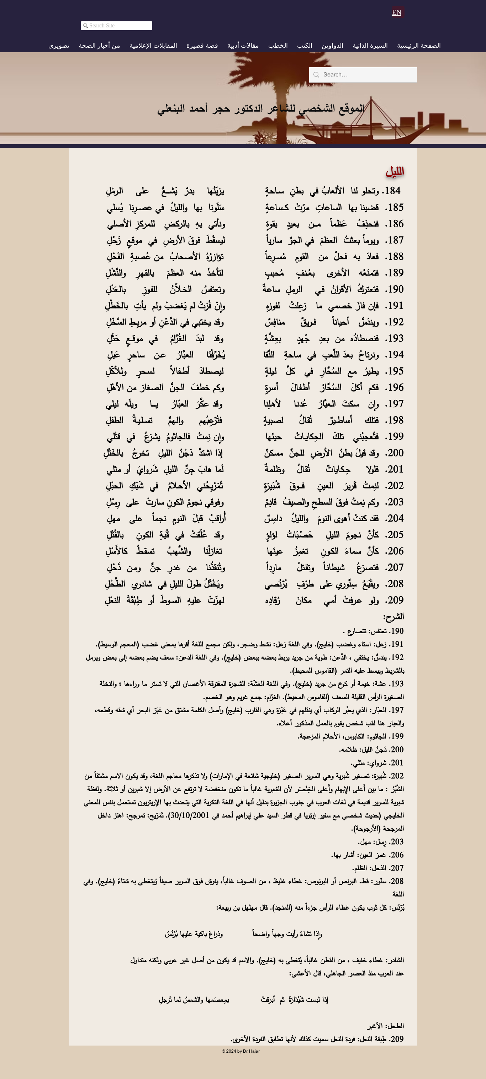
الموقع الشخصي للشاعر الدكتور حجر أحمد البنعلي (260, 108)
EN (396, 12)
